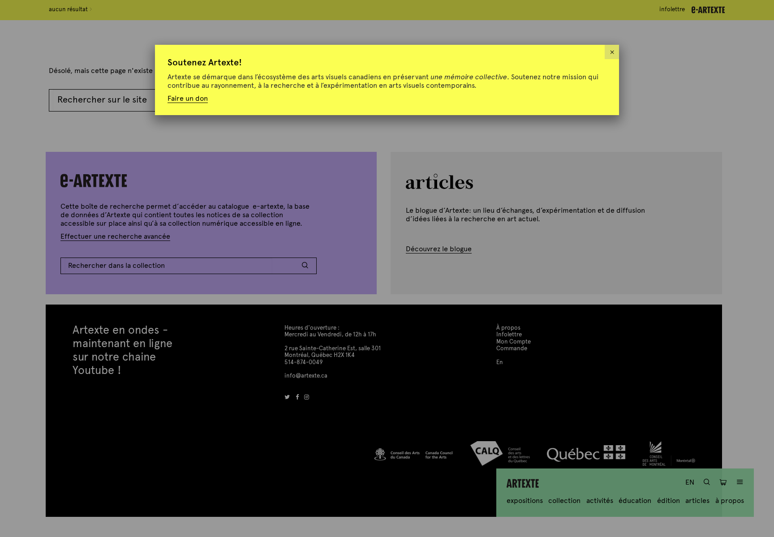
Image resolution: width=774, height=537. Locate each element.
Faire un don (188, 98)
